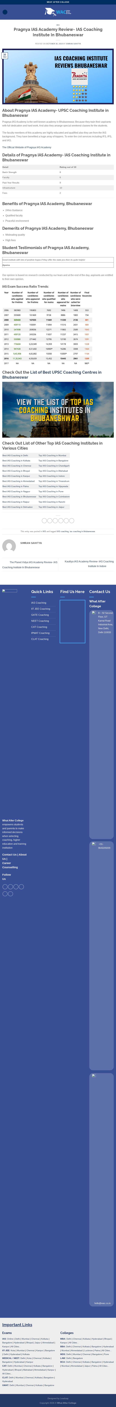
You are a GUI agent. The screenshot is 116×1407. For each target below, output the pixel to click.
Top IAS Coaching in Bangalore (53, 460)
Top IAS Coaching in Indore (52, 476)
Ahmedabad (48, 1342)
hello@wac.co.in (102, 1303)
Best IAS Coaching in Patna (15, 486)
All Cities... (16, 1346)
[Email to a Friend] (60, 520)
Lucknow (88, 1350)
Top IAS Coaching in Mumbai (52, 455)
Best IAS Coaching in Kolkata (16, 460)
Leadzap (64, 1398)
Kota (13, 1350)
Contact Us (9, 854)
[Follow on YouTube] (10, 893)
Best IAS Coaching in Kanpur (16, 476)
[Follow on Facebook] (5, 886)
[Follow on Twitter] (15, 886)
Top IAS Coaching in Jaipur (51, 507)
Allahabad (27, 1370)
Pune (106, 1354)
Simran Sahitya (73, 44)
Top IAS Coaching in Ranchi (52, 502)
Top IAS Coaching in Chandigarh (54, 466)
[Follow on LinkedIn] (5, 893)
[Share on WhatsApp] (44, 520)
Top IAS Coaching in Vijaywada (53, 486)
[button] (5, 12)
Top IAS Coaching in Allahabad (53, 471)
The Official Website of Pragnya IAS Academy (26, 147)
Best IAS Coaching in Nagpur (16, 491)
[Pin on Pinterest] (66, 520)
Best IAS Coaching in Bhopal (16, 471)
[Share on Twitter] (55, 520)
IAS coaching (63, 531)
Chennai (35, 1339)
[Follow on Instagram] (10, 886)
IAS (58, 25)
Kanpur (5, 1346)
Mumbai (25, 1339)
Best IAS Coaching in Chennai (16, 466)
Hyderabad (19, 1342)
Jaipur (38, 1342)
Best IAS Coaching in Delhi (15, 455)
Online (10, 1339)
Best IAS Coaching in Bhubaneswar (19, 496)
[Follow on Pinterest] (21, 886)
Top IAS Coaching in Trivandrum (54, 481)
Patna (97, 1350)
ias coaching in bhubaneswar (82, 531)
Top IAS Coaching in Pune (51, 491)
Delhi (17, 1339)
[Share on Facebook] (49, 520)
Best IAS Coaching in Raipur (15, 502)
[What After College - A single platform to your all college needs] (58, 12)
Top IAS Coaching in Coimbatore (54, 496)
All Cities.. (7, 1373)
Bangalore (7, 1342)
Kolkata (44, 1339)
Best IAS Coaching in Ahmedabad (18, 481)
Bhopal (29, 1342)
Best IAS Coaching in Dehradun (17, 507)
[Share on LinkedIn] (71, 520)
